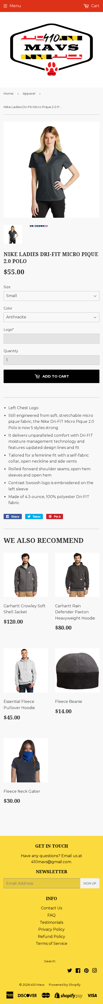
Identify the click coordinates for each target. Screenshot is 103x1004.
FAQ (51, 915)
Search (49, 961)
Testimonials (51, 922)
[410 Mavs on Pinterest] (86, 971)
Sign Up (89, 883)
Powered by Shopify (64, 985)
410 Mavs (37, 985)
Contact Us (51, 908)
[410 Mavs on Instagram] (94, 971)
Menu (15, 6)
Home (8, 93)
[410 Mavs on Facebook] (77, 971)
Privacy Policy (51, 929)
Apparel (29, 93)
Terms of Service (51, 943)
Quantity (11, 351)
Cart (94, 6)
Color (8, 308)
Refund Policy (51, 936)
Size (7, 287)
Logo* (9, 329)
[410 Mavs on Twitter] (69, 971)
